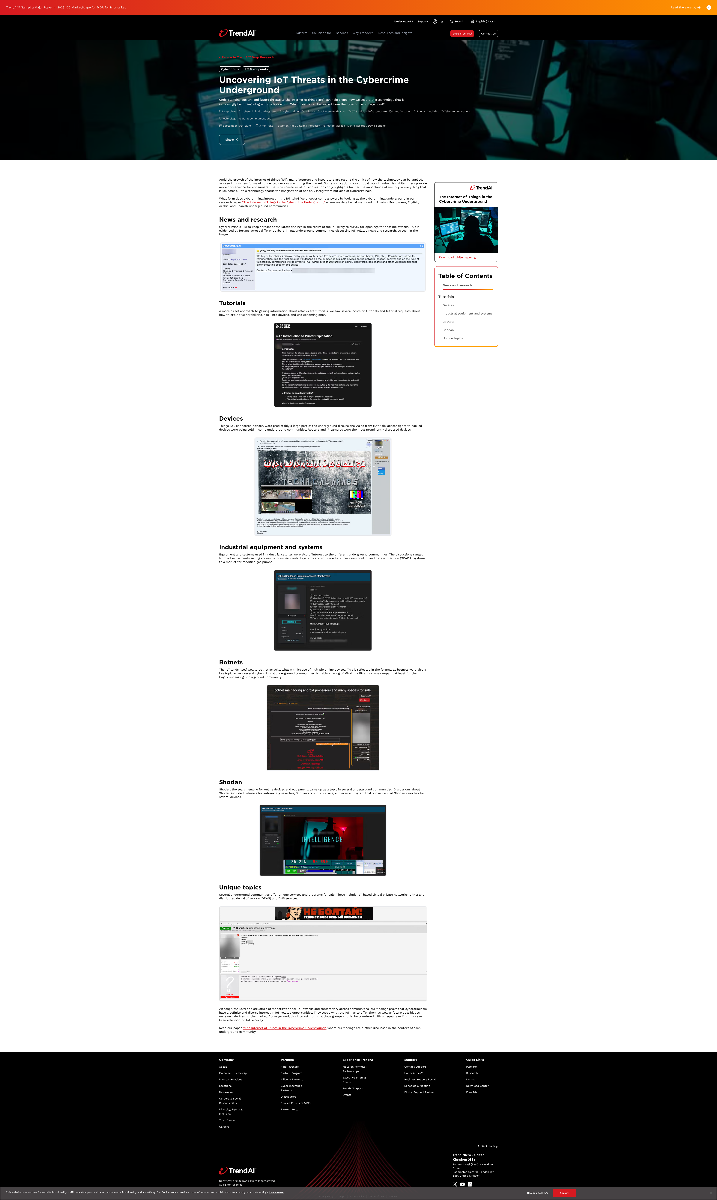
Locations (225, 1085)
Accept (564, 1193)
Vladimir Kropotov (309, 125)
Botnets (448, 321)
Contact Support (415, 1066)
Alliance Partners (292, 1079)
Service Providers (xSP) (296, 1103)
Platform (471, 1066)
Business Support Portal (420, 1079)
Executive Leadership (233, 1073)
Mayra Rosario (356, 125)
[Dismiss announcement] (709, 7)
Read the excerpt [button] (683, 7)
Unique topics (453, 338)
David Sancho (377, 125)
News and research (457, 285)
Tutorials (446, 297)
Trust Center (227, 1120)
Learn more (276, 1192)
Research (472, 1073)
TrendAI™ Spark (353, 1088)
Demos (470, 1079)
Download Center (477, 1085)
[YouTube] (462, 1184)
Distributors (288, 1096)
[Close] (711, 1193)
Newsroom (226, 1092)
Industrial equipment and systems (467, 313)
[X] (455, 1184)
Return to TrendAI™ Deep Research (248, 57)
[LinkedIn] (470, 1184)
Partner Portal (290, 1109)
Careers (224, 1126)
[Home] (247, 1170)
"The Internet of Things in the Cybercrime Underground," (283, 202)
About (223, 1066)
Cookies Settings (537, 1193)
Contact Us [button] (488, 33)
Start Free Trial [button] (462, 33)
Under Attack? (403, 21)
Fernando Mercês (334, 125)
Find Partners (290, 1066)
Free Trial (472, 1092)
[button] (457, 257)
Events (347, 1094)
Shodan (448, 330)
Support (423, 21)
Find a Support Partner (419, 1092)
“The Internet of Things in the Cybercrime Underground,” (285, 1028)
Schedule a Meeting (417, 1085)
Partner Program (291, 1073)
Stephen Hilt (286, 125)
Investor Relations (230, 1079)
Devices (448, 305)
